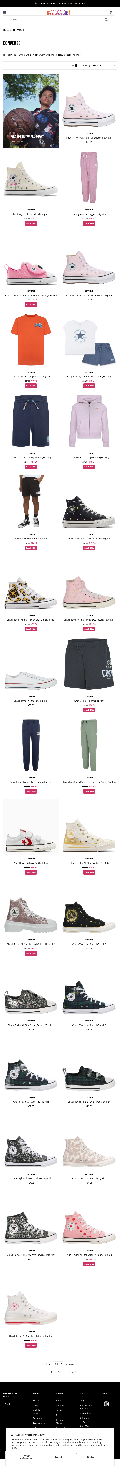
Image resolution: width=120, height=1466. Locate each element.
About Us (61, 1400)
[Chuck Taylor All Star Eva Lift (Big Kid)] (89, 827)
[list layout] (73, 65)
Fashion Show (60, 1421)
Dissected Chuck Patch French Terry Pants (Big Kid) (89, 781)
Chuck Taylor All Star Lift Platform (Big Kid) (89, 538)
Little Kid (37, 1405)
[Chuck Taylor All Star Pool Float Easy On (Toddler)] (31, 259)
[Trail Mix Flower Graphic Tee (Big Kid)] (31, 340)
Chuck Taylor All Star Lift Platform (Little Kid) (89, 137)
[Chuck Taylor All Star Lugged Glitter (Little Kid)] (31, 908)
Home (6, 29)
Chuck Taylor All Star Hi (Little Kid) (31, 1101)
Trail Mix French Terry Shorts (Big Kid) (31, 457)
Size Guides (86, 1413)
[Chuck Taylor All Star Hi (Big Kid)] (89, 908)
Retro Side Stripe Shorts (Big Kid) (31, 538)
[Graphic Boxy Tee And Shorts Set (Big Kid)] (89, 340)
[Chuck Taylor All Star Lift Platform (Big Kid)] (89, 502)
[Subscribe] (19, 1404)
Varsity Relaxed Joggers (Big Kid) (89, 214)
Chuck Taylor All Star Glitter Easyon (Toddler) (31, 1025)
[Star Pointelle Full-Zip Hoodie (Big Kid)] (89, 421)
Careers (60, 1405)
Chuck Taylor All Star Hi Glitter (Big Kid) (31, 1178)
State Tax (84, 1426)
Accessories (39, 1423)
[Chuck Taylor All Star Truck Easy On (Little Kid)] (31, 584)
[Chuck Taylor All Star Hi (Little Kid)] (31, 1066)
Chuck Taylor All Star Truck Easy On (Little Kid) (31, 619)
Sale (35, 1427)
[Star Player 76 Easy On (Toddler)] (31, 827)
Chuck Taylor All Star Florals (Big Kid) (31, 214)
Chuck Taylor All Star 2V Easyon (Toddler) (89, 1101)
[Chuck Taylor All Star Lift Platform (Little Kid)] (89, 102)
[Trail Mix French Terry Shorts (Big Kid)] (31, 421)
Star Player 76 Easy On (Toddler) (31, 863)
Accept (58, 1457)
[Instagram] (106, 1404)
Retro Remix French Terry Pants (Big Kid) (31, 781)
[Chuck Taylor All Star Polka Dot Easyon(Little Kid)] (89, 584)
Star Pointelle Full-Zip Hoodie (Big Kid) (89, 457)
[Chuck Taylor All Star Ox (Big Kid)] (31, 665)
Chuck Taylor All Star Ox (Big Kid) (31, 700)
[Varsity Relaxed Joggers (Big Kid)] (89, 178)
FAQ (82, 1400)
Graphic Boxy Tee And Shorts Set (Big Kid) (89, 376)
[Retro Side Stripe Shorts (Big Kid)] (31, 502)
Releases (37, 1418)
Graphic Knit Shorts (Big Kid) (89, 700)
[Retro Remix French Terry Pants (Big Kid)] (31, 746)
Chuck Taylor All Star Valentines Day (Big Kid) (89, 1254)
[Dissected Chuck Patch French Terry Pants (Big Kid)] (89, 746)
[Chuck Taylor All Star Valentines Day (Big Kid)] (89, 1219)
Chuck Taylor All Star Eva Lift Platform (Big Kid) (89, 295)
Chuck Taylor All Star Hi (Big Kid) (89, 944)
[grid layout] (76, 65)
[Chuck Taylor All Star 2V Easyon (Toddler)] (89, 1066)
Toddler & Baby (38, 1412)
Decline (91, 1457)
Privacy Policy (63, 1427)
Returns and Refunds (86, 1407)
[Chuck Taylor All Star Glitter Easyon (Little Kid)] (31, 1219)
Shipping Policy (84, 1420)
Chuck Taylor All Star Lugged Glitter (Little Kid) (31, 944)
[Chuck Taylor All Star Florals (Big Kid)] (31, 178)
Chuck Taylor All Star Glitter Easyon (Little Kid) (31, 1254)
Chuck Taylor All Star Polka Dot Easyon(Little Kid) (89, 619)
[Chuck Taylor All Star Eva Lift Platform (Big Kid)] (89, 259)
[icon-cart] (111, 12)
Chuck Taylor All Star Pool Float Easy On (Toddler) (31, 295)
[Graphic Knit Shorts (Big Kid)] (89, 665)
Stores (59, 1410)
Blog (58, 1415)
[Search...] (106, 19)
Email (7, 1404)
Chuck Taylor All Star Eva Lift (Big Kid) (89, 863)
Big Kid (36, 1400)
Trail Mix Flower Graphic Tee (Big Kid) (30, 376)
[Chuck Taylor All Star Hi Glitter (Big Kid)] (31, 1142)
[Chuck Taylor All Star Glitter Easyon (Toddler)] (31, 989)
